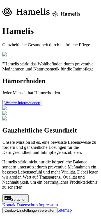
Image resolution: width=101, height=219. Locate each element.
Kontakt (9, 204)
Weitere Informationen (22, 103)
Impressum (48, 204)
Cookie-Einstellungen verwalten (29, 210)
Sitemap (65, 210)
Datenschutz (27, 204)
